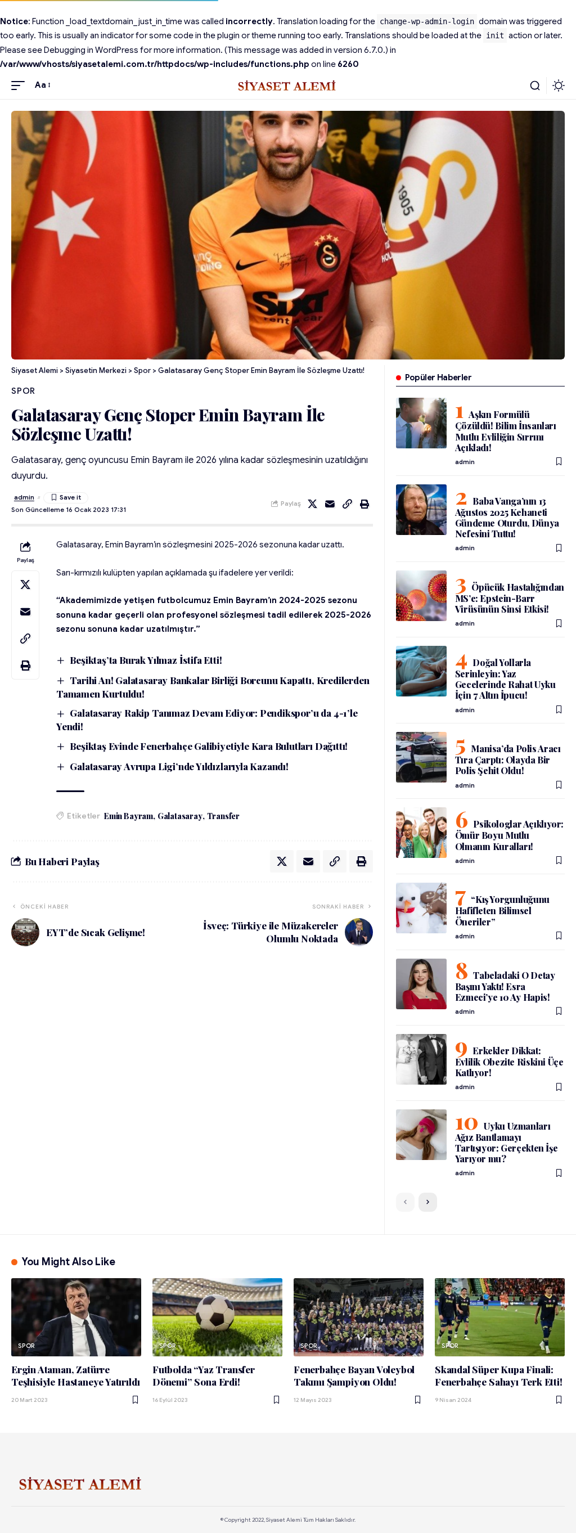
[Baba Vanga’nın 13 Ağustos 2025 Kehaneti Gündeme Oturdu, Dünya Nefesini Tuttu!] (421, 509)
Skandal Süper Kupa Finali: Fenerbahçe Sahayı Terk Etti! (498, 1375)
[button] (20, 85)
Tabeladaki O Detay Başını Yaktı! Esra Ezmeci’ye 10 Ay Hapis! (505, 986)
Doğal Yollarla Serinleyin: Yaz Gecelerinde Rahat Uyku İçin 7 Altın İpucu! (505, 679)
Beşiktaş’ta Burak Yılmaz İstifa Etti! (146, 660)
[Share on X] (313, 504)
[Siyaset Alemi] (288, 85)
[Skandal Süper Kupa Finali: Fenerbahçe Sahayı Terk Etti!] (500, 1317)
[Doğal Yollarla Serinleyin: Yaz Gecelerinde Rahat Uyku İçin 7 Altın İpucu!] (421, 671)
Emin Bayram (128, 816)
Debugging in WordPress (91, 50)
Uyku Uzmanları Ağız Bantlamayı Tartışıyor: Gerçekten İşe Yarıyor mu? (506, 1142)
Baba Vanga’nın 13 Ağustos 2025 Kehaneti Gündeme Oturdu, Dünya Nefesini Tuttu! (507, 517)
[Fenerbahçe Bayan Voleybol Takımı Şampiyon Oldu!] (359, 1317)
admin (24, 497)
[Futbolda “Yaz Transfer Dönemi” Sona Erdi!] (217, 1317)
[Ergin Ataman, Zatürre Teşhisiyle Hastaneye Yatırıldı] (76, 1317)
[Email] (330, 504)
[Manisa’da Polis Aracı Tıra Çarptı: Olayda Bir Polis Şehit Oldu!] (421, 757)
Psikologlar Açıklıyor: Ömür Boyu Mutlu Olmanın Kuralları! (509, 835)
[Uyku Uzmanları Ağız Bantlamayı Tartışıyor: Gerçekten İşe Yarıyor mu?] (421, 1134)
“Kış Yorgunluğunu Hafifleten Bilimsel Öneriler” (502, 910)
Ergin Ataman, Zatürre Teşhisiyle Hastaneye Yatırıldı (75, 1375)
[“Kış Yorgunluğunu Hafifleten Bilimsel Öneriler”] (421, 908)
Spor (23, 391)
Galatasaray (180, 816)
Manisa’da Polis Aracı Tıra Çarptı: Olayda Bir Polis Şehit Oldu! (508, 759)
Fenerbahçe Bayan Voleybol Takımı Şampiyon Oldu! (354, 1375)
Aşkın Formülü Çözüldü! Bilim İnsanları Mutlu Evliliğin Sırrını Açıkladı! (505, 430)
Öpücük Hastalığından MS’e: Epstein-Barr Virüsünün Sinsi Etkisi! (509, 598)
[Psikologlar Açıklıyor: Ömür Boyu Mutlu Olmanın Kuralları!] (421, 832)
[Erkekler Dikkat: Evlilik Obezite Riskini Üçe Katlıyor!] (421, 1059)
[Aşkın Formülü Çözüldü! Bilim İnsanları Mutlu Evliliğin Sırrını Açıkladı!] (421, 423)
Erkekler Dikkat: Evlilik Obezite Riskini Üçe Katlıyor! (509, 1061)
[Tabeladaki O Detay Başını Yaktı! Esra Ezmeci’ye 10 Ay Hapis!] (421, 984)
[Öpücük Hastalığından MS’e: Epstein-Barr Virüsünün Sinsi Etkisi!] (421, 595)
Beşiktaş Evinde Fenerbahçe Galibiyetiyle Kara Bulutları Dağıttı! (209, 746)
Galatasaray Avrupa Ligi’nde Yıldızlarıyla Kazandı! (179, 766)
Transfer (223, 816)
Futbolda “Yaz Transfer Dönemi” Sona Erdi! (203, 1375)
